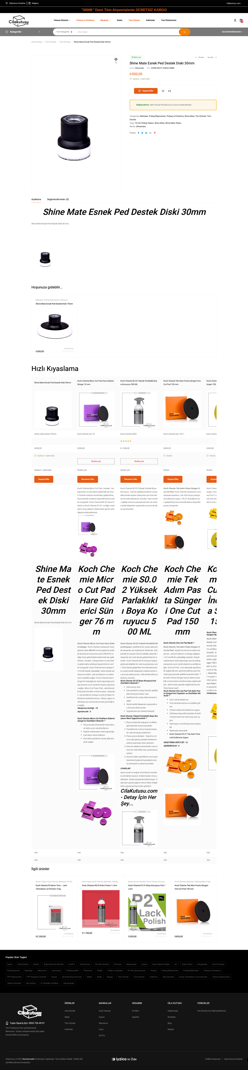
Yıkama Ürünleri (14, 983)
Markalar (144, 116)
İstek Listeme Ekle (163, 90)
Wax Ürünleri (168, 976)
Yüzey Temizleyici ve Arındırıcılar (193, 976)
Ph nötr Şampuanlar (137, 970)
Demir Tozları (41, 881)
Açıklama (36, 199)
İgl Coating (31, 983)
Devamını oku (87, 479)
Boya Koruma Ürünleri (137, 881)
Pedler (209, 881)
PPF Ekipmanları (14, 976)
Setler (89, 976)
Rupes (54, 976)
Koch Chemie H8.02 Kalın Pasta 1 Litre (99, 885)
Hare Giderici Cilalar (161, 964)
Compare (169, 90)
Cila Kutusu (85, 964)
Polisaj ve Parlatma (175, 116)
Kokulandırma (13, 970)
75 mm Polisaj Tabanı (144, 123)
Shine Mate (189, 116)
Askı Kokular (23, 964)
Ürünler (69, 1003)
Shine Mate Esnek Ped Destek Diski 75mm (54, 303)
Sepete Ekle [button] (43, 479)
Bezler (36, 964)
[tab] (36, 199)
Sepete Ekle (147, 90)
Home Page (36, 41)
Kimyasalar (202, 964)
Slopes (110, 976)
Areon (9, 964)
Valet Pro (154, 976)
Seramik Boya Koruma (72, 976)
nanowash (56, 970)
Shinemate (139, 68)
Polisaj (114, 881)
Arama (184, 31)
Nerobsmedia (28, 1059)
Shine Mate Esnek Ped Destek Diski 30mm (52, 382)
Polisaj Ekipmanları (157, 116)
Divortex (117, 964)
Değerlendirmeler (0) (58, 199)
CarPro (72, 964)
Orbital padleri (200, 881)
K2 (176, 964)
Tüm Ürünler (50, 41)
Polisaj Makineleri (191, 970)
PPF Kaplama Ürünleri (36, 976)
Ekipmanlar (131, 964)
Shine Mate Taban (173, 123)
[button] (116, 61)
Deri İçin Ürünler (102, 964)
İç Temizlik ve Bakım (49, 983)
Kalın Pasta (86, 881)
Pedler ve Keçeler (115, 970)
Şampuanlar (68, 983)
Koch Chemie (52, 881)
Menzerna (42, 970)
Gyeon (144, 964)
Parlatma (88, 970)
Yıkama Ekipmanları (221, 976)
